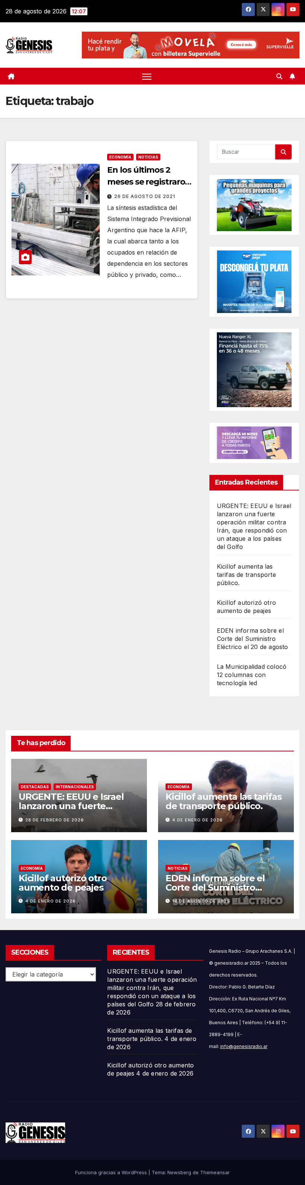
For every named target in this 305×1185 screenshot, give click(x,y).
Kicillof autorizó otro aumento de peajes (63, 883)
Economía (120, 157)
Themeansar (215, 1172)
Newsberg (179, 1172)
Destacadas (35, 787)
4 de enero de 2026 (197, 820)
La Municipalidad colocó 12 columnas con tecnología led (252, 675)
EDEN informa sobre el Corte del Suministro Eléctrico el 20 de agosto (252, 639)
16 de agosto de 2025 (201, 901)
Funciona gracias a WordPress (111, 1172)
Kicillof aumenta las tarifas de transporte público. (246, 575)
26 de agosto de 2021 (144, 196)
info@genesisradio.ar (243, 1046)
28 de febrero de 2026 (54, 820)
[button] (279, 76)
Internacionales (75, 787)
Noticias (148, 157)
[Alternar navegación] (147, 76)
